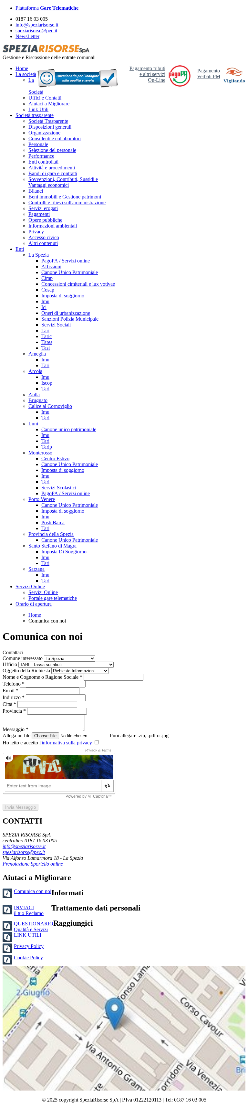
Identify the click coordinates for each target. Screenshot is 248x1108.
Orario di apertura (34, 604)
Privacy (36, 231)
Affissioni (51, 266)
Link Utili (38, 109)
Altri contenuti (43, 243)
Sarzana (36, 569)
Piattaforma (47, 8)
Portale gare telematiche (52, 598)
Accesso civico (43, 237)
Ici (43, 307)
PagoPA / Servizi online (65, 260)
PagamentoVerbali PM (208, 73)
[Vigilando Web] (234, 76)
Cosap (47, 290)
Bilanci (35, 191)
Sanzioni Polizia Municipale (69, 319)
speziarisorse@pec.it (36, 30)
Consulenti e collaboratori (54, 138)
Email (11, 690)
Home (22, 68)
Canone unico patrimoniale (68, 429)
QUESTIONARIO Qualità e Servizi (33, 926)
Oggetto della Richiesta (26, 670)
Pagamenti (39, 214)
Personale (38, 144)
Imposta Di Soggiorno (64, 551)
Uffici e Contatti (44, 98)
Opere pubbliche (45, 220)
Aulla (34, 394)
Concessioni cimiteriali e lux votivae (78, 284)
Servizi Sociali (56, 324)
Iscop (46, 383)
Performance (41, 156)
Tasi (45, 348)
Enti (20, 249)
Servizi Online (30, 586)
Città (10, 704)
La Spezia (38, 255)
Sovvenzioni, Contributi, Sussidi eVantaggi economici (63, 182)
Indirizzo (14, 697)
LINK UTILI (27, 935)
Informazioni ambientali (52, 226)
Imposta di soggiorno (62, 295)
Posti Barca (53, 522)
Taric (46, 336)
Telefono (14, 684)
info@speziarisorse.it (37, 24)
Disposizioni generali (49, 127)
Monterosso (40, 452)
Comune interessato (23, 658)
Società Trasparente (48, 121)
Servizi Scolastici (58, 487)
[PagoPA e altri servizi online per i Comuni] (180, 85)
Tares (46, 342)
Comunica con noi (32, 891)
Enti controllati (43, 162)
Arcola (35, 371)
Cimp (47, 278)
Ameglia (37, 354)
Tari (45, 330)
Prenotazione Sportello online (33, 864)
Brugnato (37, 400)
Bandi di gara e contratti (52, 173)
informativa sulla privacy (67, 742)
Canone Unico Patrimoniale (69, 272)
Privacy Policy (29, 946)
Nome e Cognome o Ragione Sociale (43, 677)
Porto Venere (41, 499)
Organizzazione (44, 132)
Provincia (15, 711)
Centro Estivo (55, 458)
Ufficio (10, 664)
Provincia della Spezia (51, 534)
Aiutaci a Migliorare (48, 103)
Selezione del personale (52, 150)
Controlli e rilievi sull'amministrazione (67, 202)
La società (26, 74)
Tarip (46, 447)
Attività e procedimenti (51, 167)
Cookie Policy (28, 957)
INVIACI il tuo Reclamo (29, 910)
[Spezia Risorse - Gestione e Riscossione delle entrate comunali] (46, 51)
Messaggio (16, 729)
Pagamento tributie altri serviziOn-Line (147, 74)
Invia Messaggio (20, 807)
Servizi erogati (43, 208)
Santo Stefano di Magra (52, 546)
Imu (45, 301)
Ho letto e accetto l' (47, 742)
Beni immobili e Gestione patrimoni (64, 196)
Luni (33, 423)
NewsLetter (27, 36)
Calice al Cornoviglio (50, 406)
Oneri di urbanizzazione (65, 313)
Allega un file (16, 735)
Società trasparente (35, 115)
